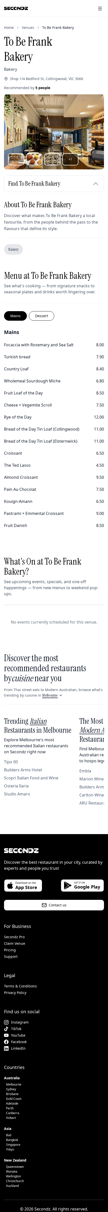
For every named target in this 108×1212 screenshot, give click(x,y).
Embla (85, 771)
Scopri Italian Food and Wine (31, 778)
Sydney (11, 1089)
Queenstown (15, 1167)
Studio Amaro (17, 794)
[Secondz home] (16, 8)
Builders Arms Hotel (23, 770)
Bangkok (12, 1140)
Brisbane (12, 1094)
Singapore (13, 1145)
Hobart (11, 1118)
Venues (28, 27)
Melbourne (50, 695)
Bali (8, 1135)
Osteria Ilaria (16, 786)
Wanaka (11, 1171)
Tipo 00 (11, 762)
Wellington (13, 1176)
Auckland (12, 1186)
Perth (10, 1108)
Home (9, 27)
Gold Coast (13, 1099)
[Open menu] (100, 9)
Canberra (12, 1113)
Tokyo (10, 1149)
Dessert (41, 315)
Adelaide (12, 1103)
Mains (15, 315)
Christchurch (15, 1181)
